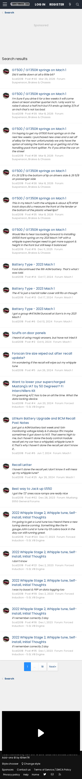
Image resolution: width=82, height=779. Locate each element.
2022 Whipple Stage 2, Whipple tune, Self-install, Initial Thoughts (44, 515)
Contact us (24, 769)
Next (52, 666)
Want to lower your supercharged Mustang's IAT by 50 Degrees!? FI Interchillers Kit (38, 386)
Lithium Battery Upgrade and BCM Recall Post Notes (43, 420)
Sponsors (8, 769)
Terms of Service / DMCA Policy (52, 769)
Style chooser (10, 763)
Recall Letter (22, 465)
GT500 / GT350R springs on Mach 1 (39, 70)
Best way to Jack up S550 (32, 488)
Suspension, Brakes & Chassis (31, 82)
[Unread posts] (70, 4)
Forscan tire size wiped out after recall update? (42, 355)
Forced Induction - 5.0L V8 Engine (43, 405)
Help (25, 774)
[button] (5, 4)
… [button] (34, 666)
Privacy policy (11, 774)
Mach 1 (68, 277)
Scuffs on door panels (29, 333)
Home (35, 774)
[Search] (77, 4)
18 (42, 666)
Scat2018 (17, 79)
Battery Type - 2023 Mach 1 (33, 264)
